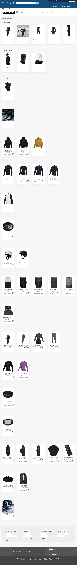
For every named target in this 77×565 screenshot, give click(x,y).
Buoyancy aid (26, 531)
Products (54, 6)
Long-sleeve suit (9, 533)
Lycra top (65, 531)
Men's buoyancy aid (44, 536)
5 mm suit (59, 531)
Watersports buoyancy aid (28, 536)
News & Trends (70, 6)
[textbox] (26, 3)
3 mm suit (25, 538)
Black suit (50, 531)
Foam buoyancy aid (27, 533)
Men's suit (30, 538)
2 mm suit (59, 533)
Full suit (15, 536)
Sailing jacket (43, 538)
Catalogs (61, 6)
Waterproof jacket (61, 536)
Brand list (50, 548)
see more (7, 540)
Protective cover (9, 536)
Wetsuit (15, 531)
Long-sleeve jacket (44, 531)
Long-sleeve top (43, 533)
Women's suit (66, 533)
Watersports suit (9, 531)
